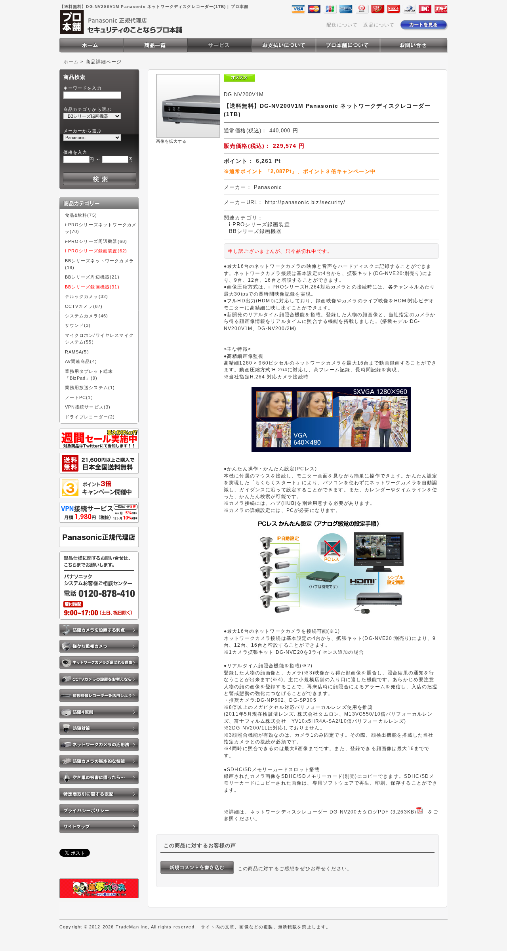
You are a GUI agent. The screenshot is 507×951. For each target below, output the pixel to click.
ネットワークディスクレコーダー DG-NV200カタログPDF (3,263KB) (333, 811)
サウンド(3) (78, 325)
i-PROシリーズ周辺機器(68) (96, 241)
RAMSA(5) (77, 351)
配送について (342, 24)
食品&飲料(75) (81, 215)
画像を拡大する (171, 141)
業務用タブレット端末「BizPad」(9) (89, 374)
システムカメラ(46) (87, 315)
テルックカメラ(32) (87, 296)
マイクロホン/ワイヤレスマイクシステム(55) (99, 338)
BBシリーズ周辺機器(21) (92, 277)
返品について (379, 24)
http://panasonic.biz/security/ (305, 202)
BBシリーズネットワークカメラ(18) (99, 264)
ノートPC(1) (79, 397)
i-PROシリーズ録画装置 (259, 224)
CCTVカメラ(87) (84, 306)
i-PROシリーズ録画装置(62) (96, 250)
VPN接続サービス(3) (88, 407)
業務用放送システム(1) (90, 387)
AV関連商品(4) (81, 361)
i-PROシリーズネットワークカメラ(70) (101, 228)
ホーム (71, 61)
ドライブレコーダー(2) (90, 416)
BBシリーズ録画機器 (255, 231)
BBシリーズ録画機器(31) (92, 287)
